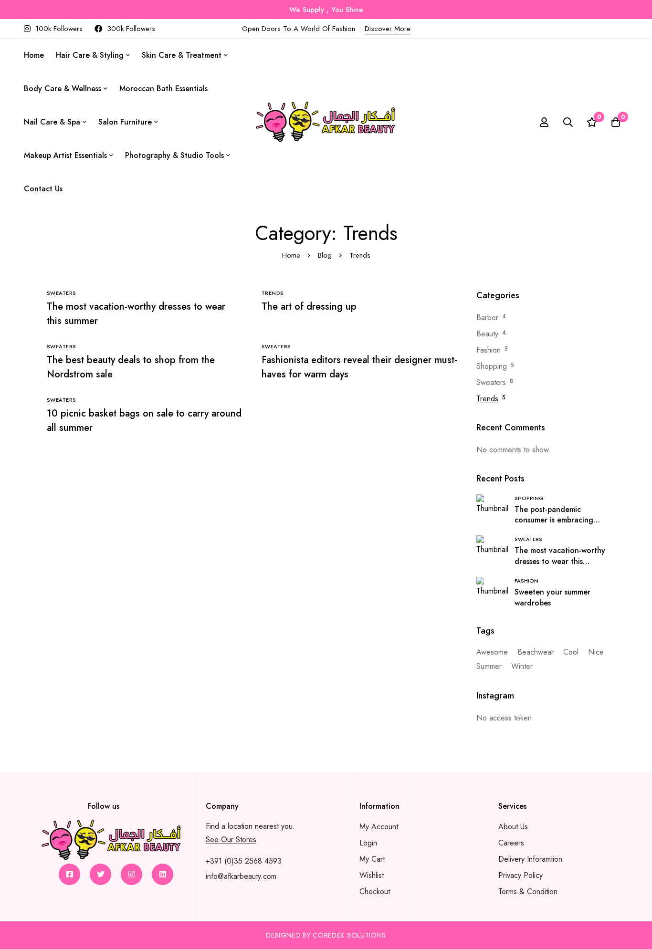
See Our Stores (231, 840)
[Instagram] (131, 874)
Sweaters (491, 382)
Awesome (492, 652)
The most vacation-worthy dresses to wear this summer (560, 561)
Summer (489, 666)
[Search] (568, 122)
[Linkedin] (162, 874)
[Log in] (544, 122)
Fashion (488, 349)
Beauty (487, 333)
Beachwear (535, 652)
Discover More (387, 28)
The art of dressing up (309, 306)
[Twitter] (100, 874)
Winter (522, 666)
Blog (325, 255)
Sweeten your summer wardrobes (552, 597)
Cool (570, 652)
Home (291, 255)
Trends (487, 398)
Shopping (491, 366)
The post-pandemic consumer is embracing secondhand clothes (554, 520)
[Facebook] (69, 874)
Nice (596, 652)
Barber (487, 317)
